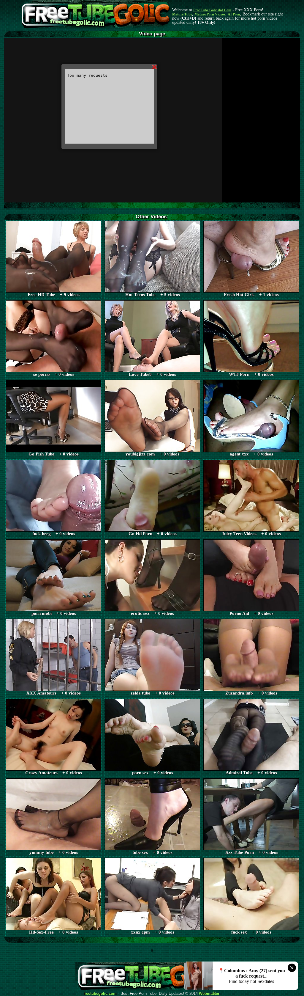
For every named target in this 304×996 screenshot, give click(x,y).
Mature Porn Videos (209, 14)
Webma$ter (209, 994)
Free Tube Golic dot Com (212, 10)
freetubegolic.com (100, 994)
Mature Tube (182, 14)
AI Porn (234, 14)
